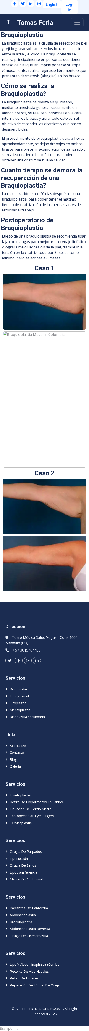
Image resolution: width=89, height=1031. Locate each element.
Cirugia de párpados (26, 851)
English (52, 4)
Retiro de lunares (24, 978)
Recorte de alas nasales (29, 971)
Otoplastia (18, 703)
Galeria (15, 766)
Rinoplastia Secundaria (27, 716)
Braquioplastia (21, 921)
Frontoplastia (20, 795)
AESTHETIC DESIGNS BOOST (39, 1008)
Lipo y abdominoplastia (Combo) (35, 964)
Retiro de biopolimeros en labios (36, 802)
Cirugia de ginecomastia (29, 935)
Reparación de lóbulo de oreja (35, 985)
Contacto (17, 752)
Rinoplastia (18, 689)
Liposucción (19, 858)
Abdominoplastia (23, 914)
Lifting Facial (19, 696)
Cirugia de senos (23, 865)
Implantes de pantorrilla (29, 908)
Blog (13, 759)
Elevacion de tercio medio (31, 809)
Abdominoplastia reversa (30, 928)
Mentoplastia (20, 710)
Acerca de (18, 745)
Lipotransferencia (23, 872)
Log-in (69, 7)
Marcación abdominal (26, 879)
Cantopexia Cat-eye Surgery (32, 815)
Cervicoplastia (21, 822)
